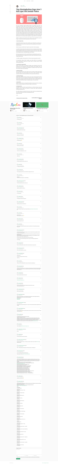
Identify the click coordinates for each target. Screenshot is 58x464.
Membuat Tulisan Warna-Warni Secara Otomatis (15, 108)
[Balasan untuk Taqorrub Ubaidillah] (40, 308)
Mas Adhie (19, 169)
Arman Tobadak (20, 253)
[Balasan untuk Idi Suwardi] (40, 272)
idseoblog (19, 334)
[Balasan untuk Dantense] (40, 191)
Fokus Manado (18, 298)
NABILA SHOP (20, 357)
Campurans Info (20, 201)
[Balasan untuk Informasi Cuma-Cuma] (40, 180)
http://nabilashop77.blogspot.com (21, 363)
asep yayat (19, 283)
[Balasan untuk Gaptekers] (40, 196)
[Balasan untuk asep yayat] (40, 283)
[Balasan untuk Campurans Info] (40, 201)
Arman (22, 5)
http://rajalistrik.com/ (35, 320)
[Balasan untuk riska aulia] (40, 314)
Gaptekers (19, 196)
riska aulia (19, 314)
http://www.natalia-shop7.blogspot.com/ (22, 385)
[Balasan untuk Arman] (40, 122)
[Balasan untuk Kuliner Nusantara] (40, 350)
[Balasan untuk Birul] (40, 117)
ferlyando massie (20, 294)
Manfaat (38, 341)
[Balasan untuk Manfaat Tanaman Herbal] (40, 339)
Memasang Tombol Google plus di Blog (22, 98)
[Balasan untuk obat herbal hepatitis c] (40, 302)
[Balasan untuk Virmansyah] (40, 242)
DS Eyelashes (19, 138)
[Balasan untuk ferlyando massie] (40, 294)
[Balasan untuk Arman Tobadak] (40, 253)
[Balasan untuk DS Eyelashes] (40, 138)
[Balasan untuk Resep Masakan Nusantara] (40, 345)
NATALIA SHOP (20, 381)
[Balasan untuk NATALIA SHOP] (40, 381)
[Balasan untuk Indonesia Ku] (40, 148)
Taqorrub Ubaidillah (20, 308)
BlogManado (18, 299)
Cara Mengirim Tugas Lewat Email (42, 108)
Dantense (19, 191)
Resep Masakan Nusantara (21, 345)
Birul (18, 117)
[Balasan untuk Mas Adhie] (40, 169)
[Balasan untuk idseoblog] (40, 334)
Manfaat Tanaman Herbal (21, 339)
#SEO (17, 95)
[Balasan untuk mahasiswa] (40, 218)
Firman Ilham (19, 159)
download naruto (20, 289)
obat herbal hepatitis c (21, 302)
